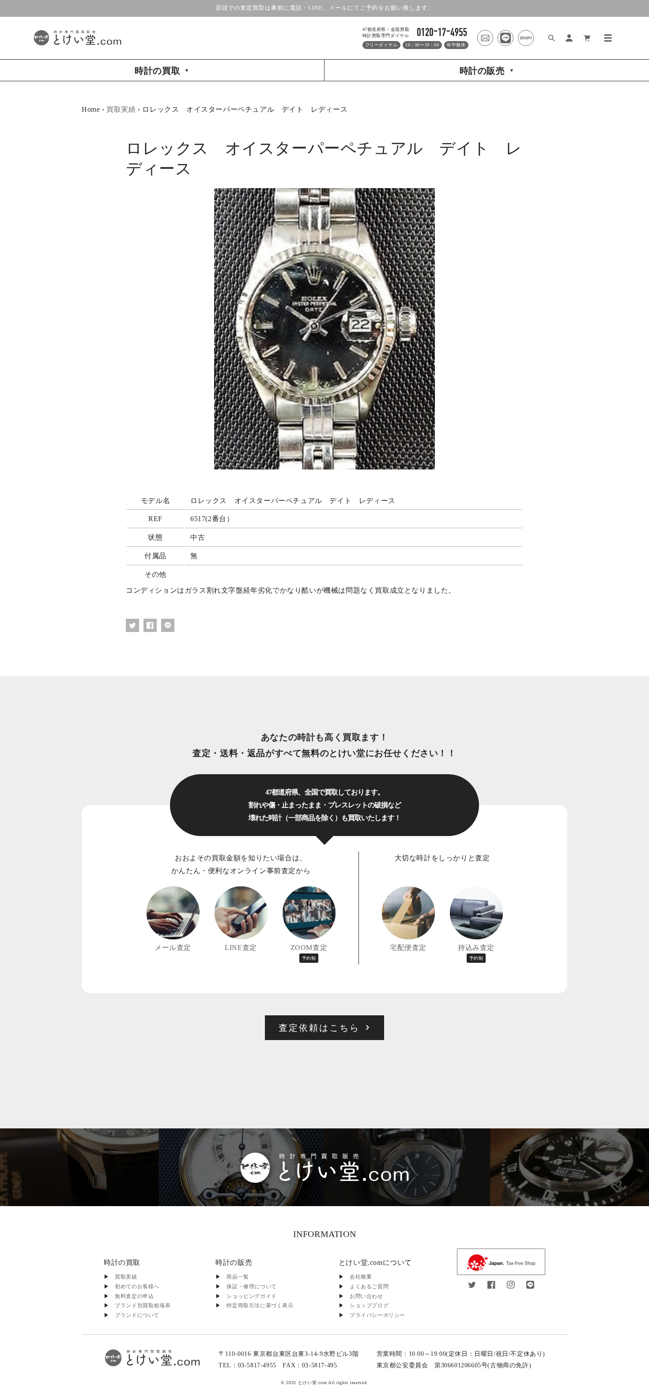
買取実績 (121, 109)
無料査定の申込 (134, 1296)
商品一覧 (237, 1277)
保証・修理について (251, 1286)
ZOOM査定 (309, 952)
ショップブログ (369, 1305)
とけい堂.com (312, 1382)
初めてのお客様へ (137, 1286)
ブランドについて (137, 1315)
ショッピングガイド (251, 1296)
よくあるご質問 (369, 1286)
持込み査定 (476, 952)
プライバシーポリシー (377, 1315)
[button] (608, 38)
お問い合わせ (366, 1296)
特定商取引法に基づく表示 (259, 1305)
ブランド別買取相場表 (142, 1305)
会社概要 (361, 1277)
